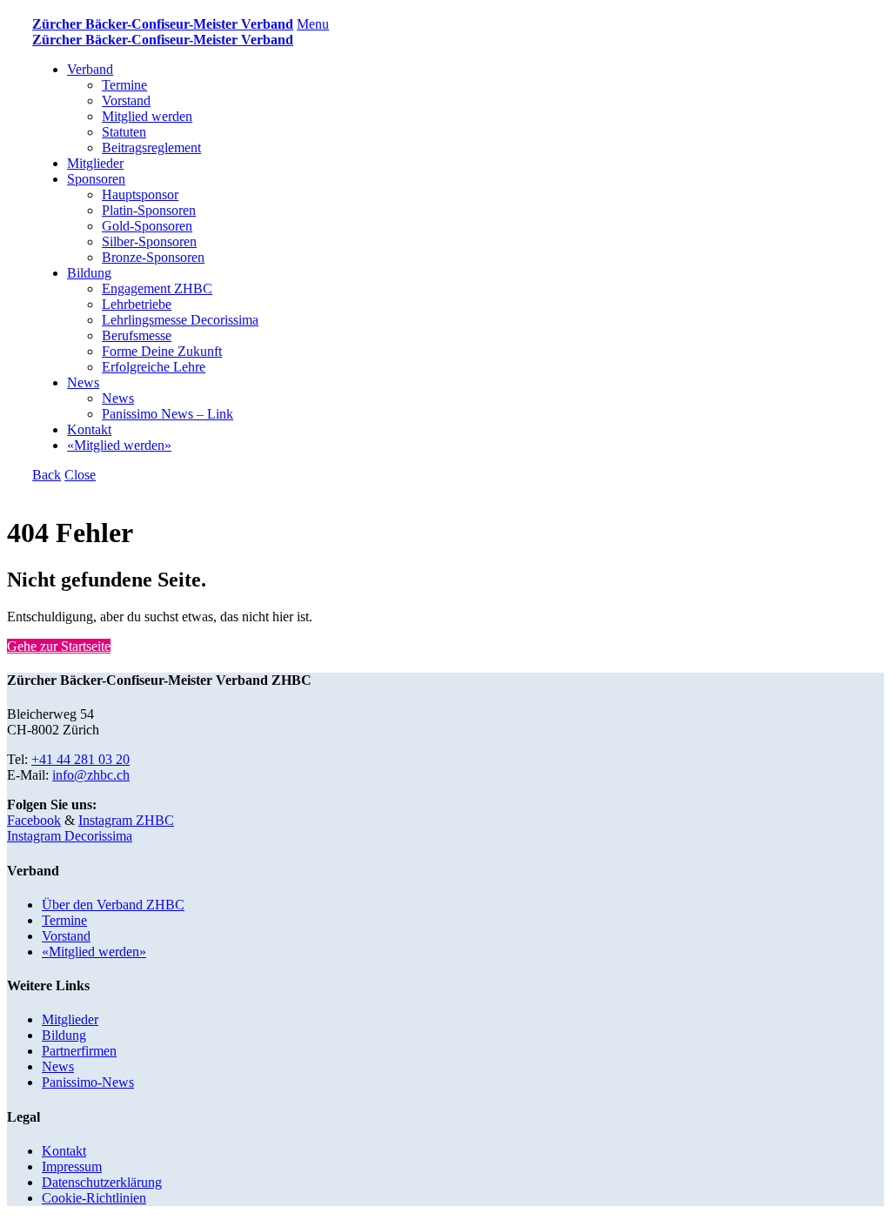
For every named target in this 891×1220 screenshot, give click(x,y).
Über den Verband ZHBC (113, 904)
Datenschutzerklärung (102, 1182)
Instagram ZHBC (126, 820)
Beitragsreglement (151, 147)
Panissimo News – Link (167, 413)
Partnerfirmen (79, 1050)
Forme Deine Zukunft (162, 351)
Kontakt (89, 429)
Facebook (34, 820)
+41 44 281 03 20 (80, 759)
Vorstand (126, 100)
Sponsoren (96, 178)
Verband (90, 69)
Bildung (89, 272)
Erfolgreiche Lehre (153, 366)
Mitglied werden (147, 116)
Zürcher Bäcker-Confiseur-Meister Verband (162, 24)
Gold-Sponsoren (147, 225)
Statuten (124, 131)
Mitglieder (95, 163)
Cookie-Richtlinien (94, 1197)
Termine (124, 84)
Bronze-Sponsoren (153, 257)
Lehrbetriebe (136, 304)
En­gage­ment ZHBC (157, 288)
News (83, 382)
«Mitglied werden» (119, 445)
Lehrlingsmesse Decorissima (180, 319)
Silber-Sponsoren (149, 241)
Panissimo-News (88, 1082)
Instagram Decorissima (69, 835)
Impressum (72, 1166)
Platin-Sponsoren (149, 210)
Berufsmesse (136, 335)
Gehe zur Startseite (59, 646)
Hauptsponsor (140, 194)
